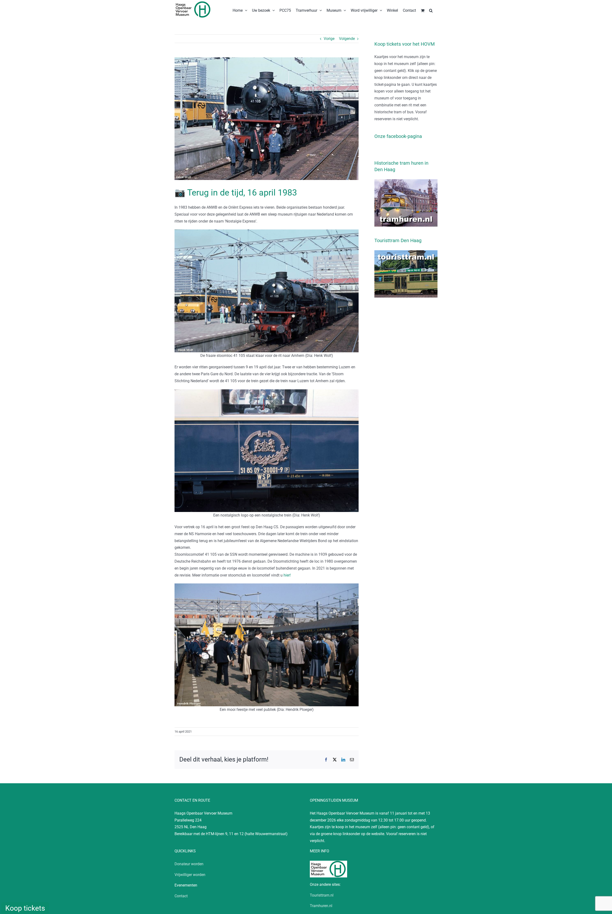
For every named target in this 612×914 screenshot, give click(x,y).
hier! (287, 575)
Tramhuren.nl (321, 905)
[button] (431, 10)
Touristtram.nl (321, 895)
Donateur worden (189, 864)
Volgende (347, 38)
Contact (181, 896)
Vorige (329, 38)
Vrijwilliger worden (190, 874)
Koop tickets (25, 908)
